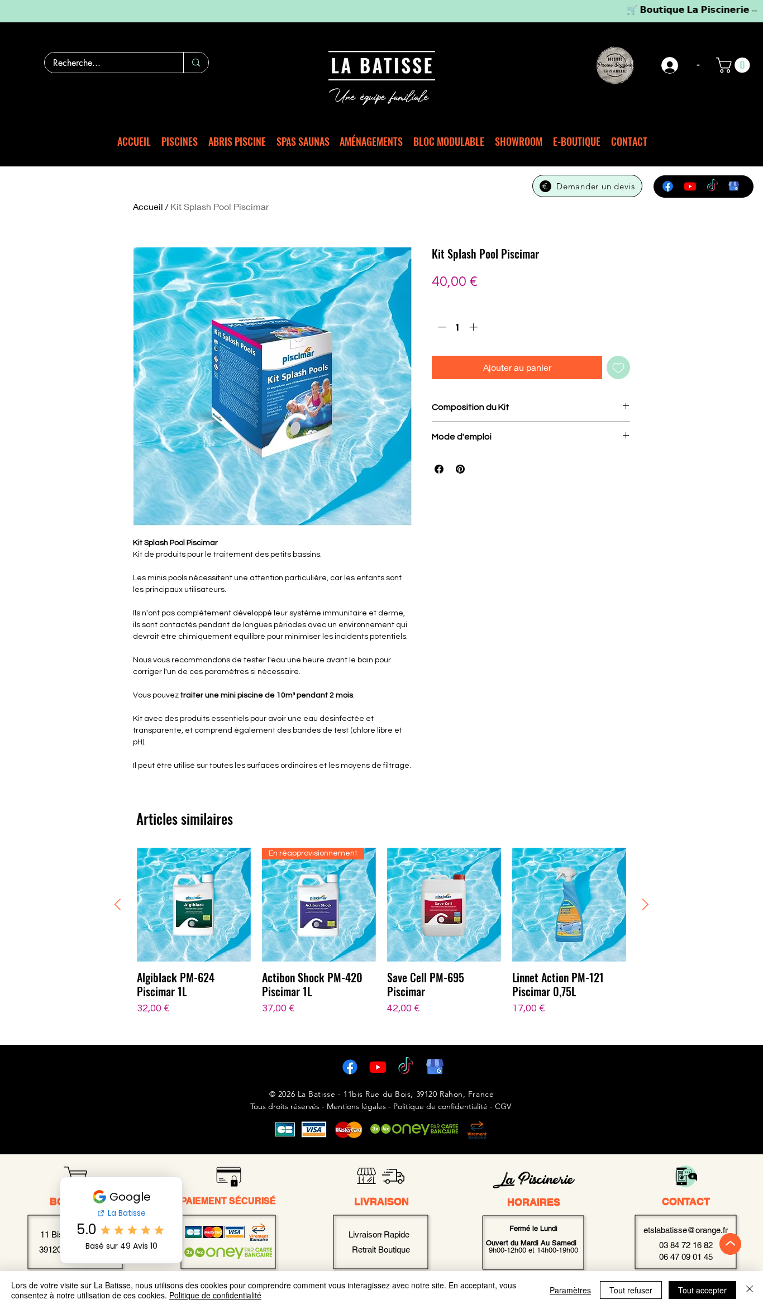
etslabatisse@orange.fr (685, 1230)
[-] (670, 65)
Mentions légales (356, 1106)
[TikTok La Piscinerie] (406, 1067)
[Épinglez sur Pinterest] (460, 469)
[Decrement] (441, 327)
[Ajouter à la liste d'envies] (618, 367)
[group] (381, 938)
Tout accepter (702, 1290)
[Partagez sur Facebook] (439, 469)
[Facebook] (668, 186)
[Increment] (474, 327)
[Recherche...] (195, 62)
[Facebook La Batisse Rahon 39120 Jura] (350, 1067)
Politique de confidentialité (215, 1295)
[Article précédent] (117, 904)
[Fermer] (749, 1290)
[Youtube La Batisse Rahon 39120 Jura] (378, 1067)
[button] (735, 65)
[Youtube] (690, 186)
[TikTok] (712, 186)
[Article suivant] (645, 904)
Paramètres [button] (570, 1290)
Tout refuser (630, 1290)
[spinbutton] (458, 327)
